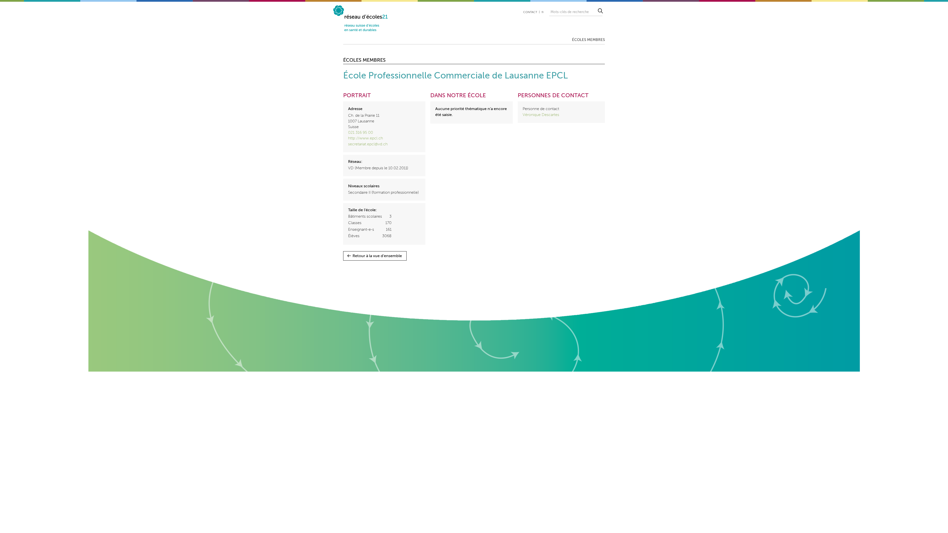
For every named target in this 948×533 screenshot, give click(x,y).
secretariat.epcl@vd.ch (368, 144)
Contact (530, 12)
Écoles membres (588, 40)
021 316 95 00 (360, 133)
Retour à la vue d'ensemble (377, 256)
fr (543, 12)
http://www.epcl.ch (365, 138)
